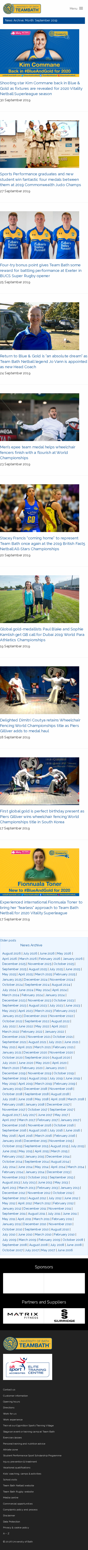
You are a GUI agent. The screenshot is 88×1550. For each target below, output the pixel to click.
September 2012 (14, 1198)
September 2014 (37, 1161)
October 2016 (64, 1125)
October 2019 (64, 1073)
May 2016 (9, 1136)
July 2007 (32, 1250)
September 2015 (36, 1146)
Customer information (15, 1395)
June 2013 (45, 1182)
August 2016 (38, 1130)
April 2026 (9, 959)
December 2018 (35, 1089)
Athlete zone (10, 1449)
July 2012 (55, 1198)
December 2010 (34, 1224)
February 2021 (63, 1047)
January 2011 (11, 1224)
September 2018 (37, 1094)
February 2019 (64, 1084)
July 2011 (54, 1214)
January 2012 (11, 1208)
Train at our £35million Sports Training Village (28, 1425)
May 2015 (25, 1151)
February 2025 (64, 974)
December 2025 (14, 964)
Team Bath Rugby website (18, 1491)
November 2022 (61, 1016)
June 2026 (47, 953)
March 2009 (27, 1240)
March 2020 (10, 1068)
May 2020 (43, 1063)
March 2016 (43, 1136)
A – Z (6, 1533)
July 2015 (77, 1146)
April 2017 (9, 1120)
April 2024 (59, 990)
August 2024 (61, 985)
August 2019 (38, 1078)
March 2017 (27, 1120)
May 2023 (9, 1011)
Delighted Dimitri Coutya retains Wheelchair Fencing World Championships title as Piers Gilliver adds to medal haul (40, 725)
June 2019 (72, 1078)
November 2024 (61, 979)
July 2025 (56, 969)
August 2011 (36, 1214)
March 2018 (76, 1099)
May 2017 (61, 1115)
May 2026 (64, 953)
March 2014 (76, 1167)
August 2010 (60, 1229)
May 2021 (9, 1047)
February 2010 (64, 1234)
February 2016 (64, 1136)
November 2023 (39, 1000)
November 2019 (39, 1073)
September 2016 (14, 1130)
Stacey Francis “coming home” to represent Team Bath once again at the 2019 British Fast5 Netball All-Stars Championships (42, 543)
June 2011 (70, 1214)
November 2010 (60, 1224)
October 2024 (12, 985)
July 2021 (55, 1042)
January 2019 (12, 1089)
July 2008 (57, 1245)
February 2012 (63, 1203)
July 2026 (30, 953)
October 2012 (63, 1193)
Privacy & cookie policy (16, 1527)
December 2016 (14, 1125)
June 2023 (72, 1005)
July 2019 (56, 1078)
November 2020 (61, 1052)
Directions (9, 1407)
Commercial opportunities (18, 1503)
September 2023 (14, 1005)
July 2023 (56, 1005)
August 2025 (38, 969)
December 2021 (13, 1037)
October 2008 (73, 1240)
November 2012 (39, 1193)
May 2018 (42, 1099)
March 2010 (43, 1234)
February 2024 (32, 995)
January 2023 (12, 1016)
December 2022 (35, 1016)
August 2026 (11, 953)
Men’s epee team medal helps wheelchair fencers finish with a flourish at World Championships (37, 452)
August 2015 (59, 1146)
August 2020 (61, 1057)
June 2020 (25, 1063)
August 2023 (38, 1005)
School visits (10, 1479)
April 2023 (25, 1011)
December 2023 (14, 1000)
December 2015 (35, 1141)
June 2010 (25, 1234)
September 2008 (14, 1245)
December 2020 (35, 1052)
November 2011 (60, 1208)
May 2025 (9, 974)
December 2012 (13, 1193)
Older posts (8, 940)
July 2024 (9, 990)
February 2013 (47, 1188)
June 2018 (25, 1099)
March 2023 (43, 1011)
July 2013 (28, 1182)
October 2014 (12, 1161)
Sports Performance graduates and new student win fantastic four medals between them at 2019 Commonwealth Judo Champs (40, 179)
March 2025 (43, 974)
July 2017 (28, 1115)
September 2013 (61, 1177)
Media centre (10, 1497)
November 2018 (61, 1089)
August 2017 (11, 1115)
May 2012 (9, 1203)
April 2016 (25, 1136)
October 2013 (37, 1177)
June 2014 (25, 1167)
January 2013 (69, 1188)
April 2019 (25, 1084)
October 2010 (12, 1229)
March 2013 (27, 1188)
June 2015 (9, 1151)
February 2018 (12, 1104)
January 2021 (11, 1052)
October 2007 (12, 1250)
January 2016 (12, 1141)
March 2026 (28, 959)
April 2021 (25, 1047)
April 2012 (25, 1203)
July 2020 (9, 1063)
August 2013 (11, 1182)
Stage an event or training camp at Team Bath (29, 1431)
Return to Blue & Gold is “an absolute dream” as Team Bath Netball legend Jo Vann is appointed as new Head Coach (44, 361)
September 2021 (14, 1042)
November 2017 (13, 1109)
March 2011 (42, 1219)
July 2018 (9, 1099)
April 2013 (9, 1188)
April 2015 (42, 1151)
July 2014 (9, 1167)
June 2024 (25, 990)
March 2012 (42, 1203)
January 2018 (35, 1104)
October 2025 (64, 964)
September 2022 (37, 1021)
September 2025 (14, 969)
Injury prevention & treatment (20, 1461)
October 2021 (63, 1037)
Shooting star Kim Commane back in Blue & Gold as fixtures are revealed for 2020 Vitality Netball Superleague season (41, 88)
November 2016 (39, 1125)
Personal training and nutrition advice (24, 1443)
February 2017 (47, 1120)
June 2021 (71, 1042)
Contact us (9, 1389)
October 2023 (64, 1000)
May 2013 (61, 1182)
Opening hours (11, 1401)
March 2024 (10, 995)
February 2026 (49, 959)
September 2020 (37, 1057)
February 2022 (31, 1031)
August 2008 (38, 1245)
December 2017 (58, 1104)
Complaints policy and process (20, 1509)
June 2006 (65, 1250)
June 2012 (71, 1198)
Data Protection (11, 1521)
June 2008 (74, 1245)
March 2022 (10, 1031)
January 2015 (34, 1156)
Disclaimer (9, 1515)
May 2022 (42, 1026)
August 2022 (60, 1021)
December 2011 (35, 1208)
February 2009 (49, 1240)
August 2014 (60, 1161)
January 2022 (54, 1031)
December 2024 (35, 979)
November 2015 (60, 1141)
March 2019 (43, 1084)
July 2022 (9, 1026)
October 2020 (12, 1057)
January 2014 (35, 1172)
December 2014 (58, 1156)
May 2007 (48, 1250)
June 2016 (72, 1130)
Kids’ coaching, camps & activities (22, 1473)
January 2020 (55, 1068)
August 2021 (37, 1042)
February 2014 (12, 1172)
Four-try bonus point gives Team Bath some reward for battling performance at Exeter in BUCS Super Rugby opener (40, 270)
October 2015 (12, 1146)
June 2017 (45, 1115)
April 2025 (25, 974)
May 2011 (8, 1219)
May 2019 (9, 1084)
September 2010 (37, 1229)
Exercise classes (12, 1437)
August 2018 (60, 1094)
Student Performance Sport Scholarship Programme (32, 1455)
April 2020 (59, 1063)
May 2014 (42, 1167)
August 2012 (37, 1198)
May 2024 (43, 990)
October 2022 (12, 1021)
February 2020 (32, 1068)
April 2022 (59, 1026)
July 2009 (9, 1240)
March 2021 (42, 1047)
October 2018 (12, 1094)
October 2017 (37, 1109)
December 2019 (14, 1073)
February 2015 (12, 1156)
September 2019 (14, 1078)
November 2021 (39, 1037)
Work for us (9, 1413)
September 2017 (61, 1109)
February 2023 (64, 1011)
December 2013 (58, 1172)
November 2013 (13, 1177)
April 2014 (58, 1167)
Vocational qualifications (16, 1467)
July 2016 (56, 1130)
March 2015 (59, 1151)
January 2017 (69, 1120)
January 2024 (55, 995)
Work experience (13, 1419)
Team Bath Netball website (18, 1485)
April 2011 (24, 1219)
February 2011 (62, 1219)
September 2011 (14, 1214)
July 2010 (9, 1234)
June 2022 (25, 1026)
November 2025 (39, 964)
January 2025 (12, 979)
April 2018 (58, 1099)
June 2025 (72, 969)
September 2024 (37, 985)
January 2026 (73, 959)
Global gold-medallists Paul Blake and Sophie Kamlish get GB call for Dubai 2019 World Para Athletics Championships (42, 634)
